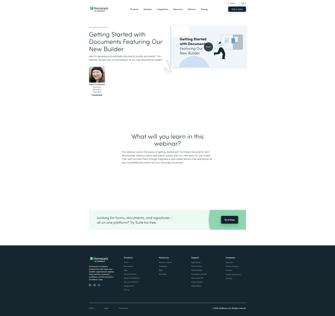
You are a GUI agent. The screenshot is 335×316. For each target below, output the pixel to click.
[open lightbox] (208, 47)
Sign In (243, 3)
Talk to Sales (237, 9)
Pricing (204, 9)
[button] (134, 9)
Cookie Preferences (233, 274)
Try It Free (229, 219)
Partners (192, 9)
